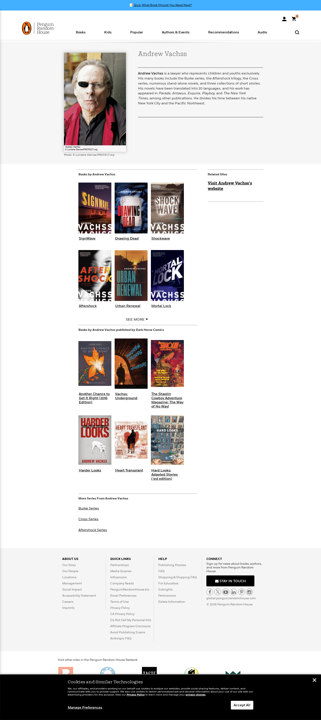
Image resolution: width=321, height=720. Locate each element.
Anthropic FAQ (120, 638)
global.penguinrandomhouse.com (231, 598)
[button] (80, 32)
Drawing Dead (127, 238)
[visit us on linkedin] (233, 592)
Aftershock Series (92, 530)
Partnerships (119, 565)
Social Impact (72, 589)
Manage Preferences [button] (85, 708)
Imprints (68, 608)
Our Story (69, 565)
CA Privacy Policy (122, 614)
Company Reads (122, 583)
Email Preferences (123, 596)
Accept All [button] (242, 705)
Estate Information (171, 602)
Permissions (167, 596)
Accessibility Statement (79, 596)
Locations (69, 577)
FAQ (161, 571)
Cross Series (88, 519)
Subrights (165, 589)
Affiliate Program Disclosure (130, 626)
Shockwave (160, 238)
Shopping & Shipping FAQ (177, 577)
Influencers (118, 577)
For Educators (168, 583)
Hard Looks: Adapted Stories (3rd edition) (164, 474)
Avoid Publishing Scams (127, 632)
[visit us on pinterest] (241, 592)
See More (135, 319)
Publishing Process (172, 565)
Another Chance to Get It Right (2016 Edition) (94, 398)
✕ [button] (314, 681)
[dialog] (160, 697)
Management (72, 583)
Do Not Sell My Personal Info (130, 620)
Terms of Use (119, 602)
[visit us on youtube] (225, 592)
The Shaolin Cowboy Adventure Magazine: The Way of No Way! (167, 400)
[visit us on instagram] (249, 592)
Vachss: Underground (126, 396)
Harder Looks (90, 470)
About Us (70, 559)
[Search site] (297, 32)
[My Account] (284, 17)
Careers (67, 602)
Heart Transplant (129, 470)
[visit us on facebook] (209, 592)
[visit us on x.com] (217, 592)
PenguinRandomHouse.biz (129, 589)
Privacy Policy (120, 608)
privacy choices (195, 695)
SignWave (87, 238)
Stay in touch (232, 581)
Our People (70, 571)
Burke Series (88, 508)
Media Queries (120, 571)
